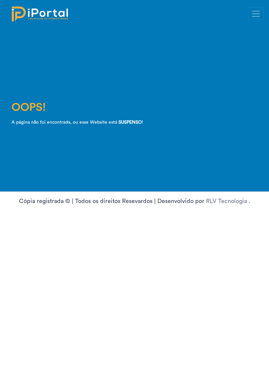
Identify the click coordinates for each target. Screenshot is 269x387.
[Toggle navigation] (256, 13)
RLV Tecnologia (227, 201)
